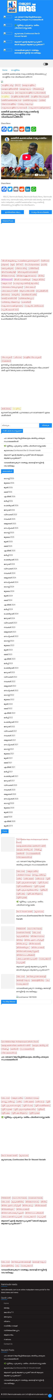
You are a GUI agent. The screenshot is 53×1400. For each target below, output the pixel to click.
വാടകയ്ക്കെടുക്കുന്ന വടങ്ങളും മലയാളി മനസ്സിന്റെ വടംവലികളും (24, 464)
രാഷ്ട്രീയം (5, 96)
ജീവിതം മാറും (22, 944)
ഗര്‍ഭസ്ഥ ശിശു (21, 268)
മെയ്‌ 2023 (8, 654)
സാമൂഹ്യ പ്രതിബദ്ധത (34, 306)
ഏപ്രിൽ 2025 (9, 551)
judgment (5, 264)
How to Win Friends (35, 929)
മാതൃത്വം (15, 294)
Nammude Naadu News (33, 197)
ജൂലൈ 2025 (9, 537)
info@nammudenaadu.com (37, 1394)
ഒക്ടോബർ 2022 (10, 686)
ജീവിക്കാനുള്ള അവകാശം (26, 276)
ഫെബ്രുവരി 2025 (11, 560)
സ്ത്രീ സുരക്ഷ (39, 886)
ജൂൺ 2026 (8, 487)
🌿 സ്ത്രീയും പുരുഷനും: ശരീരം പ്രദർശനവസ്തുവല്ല (25, 446)
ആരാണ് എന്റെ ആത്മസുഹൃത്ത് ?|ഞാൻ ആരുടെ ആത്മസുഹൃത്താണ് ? (23, 456)
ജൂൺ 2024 (8, 596)
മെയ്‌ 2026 (8, 492)
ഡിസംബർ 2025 (10, 515)
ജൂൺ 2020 (8, 812)
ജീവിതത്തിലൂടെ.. (23, 947)
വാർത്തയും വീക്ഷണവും (10, 302)
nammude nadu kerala (33, 200)
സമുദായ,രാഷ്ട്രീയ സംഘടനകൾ (14, 108)
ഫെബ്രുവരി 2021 (11, 776)
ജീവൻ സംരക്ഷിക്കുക (22, 279)
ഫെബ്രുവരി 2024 (11, 614)
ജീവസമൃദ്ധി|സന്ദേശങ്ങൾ (27, 272)
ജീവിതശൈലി (7, 279)
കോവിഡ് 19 (9, 1312)
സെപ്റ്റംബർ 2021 (11, 745)
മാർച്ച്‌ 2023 (8, 663)
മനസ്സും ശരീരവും (39, 875)
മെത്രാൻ (20, 853)
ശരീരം (19, 879)
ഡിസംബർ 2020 (10, 785)
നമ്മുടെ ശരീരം (32, 871)
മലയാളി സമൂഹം (23, 980)
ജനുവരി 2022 (9, 727)
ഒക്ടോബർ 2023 (10, 632)
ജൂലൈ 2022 (9, 699)
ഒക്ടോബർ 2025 (10, 524)
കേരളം (6, 1308)
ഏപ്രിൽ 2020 (9, 821)
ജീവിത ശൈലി (34, 944)
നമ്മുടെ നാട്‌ (6, 283)
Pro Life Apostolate (32, 264)
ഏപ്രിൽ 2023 (9, 659)
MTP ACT (20, 264)
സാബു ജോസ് (44, 959)
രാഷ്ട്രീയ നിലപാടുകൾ (39, 96)
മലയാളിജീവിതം (38, 980)
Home (6, 1303)
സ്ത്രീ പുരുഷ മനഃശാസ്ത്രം (26, 882)
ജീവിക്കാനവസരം (8, 276)
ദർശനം (7, 1321)
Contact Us (8, 1344)
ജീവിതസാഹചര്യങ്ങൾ (25, 955)
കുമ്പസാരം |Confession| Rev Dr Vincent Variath (22, 450)
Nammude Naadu (16, 197)
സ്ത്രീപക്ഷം (21, 894)
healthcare (45, 261)
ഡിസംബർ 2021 (10, 731)
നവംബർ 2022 (9, 681)
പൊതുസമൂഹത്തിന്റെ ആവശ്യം (26, 283)
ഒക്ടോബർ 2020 (10, 794)
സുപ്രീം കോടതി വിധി (10, 310)
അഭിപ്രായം (6, 409)
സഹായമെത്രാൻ (33, 853)
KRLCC (17, 85)
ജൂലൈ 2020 (9, 808)
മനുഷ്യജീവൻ (41, 291)
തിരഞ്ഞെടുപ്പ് (38, 89)
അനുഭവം (8, 1317)
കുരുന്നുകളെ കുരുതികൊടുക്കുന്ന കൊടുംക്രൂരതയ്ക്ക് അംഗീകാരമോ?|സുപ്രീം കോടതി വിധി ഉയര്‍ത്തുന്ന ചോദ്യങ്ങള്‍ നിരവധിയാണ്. (26, 316)
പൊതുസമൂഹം (7, 93)
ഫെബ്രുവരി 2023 (11, 668)
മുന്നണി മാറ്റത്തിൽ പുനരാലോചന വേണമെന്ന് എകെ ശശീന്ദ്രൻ (25, 413)
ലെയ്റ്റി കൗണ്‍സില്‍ (9, 298)
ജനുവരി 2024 (9, 618)
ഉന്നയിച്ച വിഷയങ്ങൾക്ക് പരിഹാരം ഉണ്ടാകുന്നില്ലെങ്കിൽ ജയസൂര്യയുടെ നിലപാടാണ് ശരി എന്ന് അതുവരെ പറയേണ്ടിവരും (25, 368)
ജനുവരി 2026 (9, 510)
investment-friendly (23, 932)
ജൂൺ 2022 (8, 704)
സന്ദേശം (7, 1339)
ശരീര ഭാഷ (40, 879)
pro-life (44, 264)
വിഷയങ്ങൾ (6, 361)
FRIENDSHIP (21, 929)
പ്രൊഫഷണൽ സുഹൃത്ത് (27, 959)
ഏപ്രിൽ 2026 (9, 496)
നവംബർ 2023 (9, 627)
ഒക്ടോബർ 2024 (10, 578)
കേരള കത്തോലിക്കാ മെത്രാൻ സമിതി (31, 846)
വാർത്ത (42, 100)
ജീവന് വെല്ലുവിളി (9, 272)
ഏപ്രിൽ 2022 (9, 713)
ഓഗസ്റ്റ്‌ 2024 (9, 587)
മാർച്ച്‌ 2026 (8, 501)
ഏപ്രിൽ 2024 (9, 605)
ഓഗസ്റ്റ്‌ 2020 (9, 803)
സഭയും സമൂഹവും (25, 104)
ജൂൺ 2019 (8, 826)
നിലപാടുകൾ (7, 357)
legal (12, 264)
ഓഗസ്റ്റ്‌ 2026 (9, 478)
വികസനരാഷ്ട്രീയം (9, 104)
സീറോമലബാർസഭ (24, 857)
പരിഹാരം (17, 357)
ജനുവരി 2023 (9, 672)
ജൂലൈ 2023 (9, 645)
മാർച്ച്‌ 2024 (8, 609)
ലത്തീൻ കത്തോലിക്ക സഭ (11, 100)
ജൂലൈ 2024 (9, 591)
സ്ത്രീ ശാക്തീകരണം (24, 886)
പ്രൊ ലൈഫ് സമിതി (10, 291)
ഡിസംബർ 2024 (10, 569)
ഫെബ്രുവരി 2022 (11, 722)
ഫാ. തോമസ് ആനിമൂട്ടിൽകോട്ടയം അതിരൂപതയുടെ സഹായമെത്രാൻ (24, 439)
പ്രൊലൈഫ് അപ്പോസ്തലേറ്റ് (12, 287)
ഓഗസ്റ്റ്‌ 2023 (9, 641)
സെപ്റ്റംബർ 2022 (11, 690)
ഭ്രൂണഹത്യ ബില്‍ (27, 291)
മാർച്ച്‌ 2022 (8, 718)
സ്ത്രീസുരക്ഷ (21, 897)
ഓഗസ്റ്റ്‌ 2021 (9, 749)
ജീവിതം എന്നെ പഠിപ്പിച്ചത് (34, 940)
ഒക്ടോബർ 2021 (10, 740)
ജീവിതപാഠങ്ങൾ (38, 947)
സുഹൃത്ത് (21, 962)
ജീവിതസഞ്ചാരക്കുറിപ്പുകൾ (27, 951)
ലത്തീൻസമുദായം (30, 100)
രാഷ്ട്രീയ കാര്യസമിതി (20, 96)
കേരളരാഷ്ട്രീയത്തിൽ (10, 89)
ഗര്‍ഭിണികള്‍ (33, 268)
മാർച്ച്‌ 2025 (8, 555)
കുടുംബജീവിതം (23, 936)
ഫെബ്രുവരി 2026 (11, 505)
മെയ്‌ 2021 (8, 763)
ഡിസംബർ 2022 (10, 677)
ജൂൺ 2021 (8, 758)
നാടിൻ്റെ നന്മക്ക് (11, 1326)
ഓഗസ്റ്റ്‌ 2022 (9, 695)
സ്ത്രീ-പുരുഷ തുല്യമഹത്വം (27, 890)
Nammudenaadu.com (16, 1394)
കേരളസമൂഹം (25, 89)
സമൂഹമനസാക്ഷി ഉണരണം (39, 108)
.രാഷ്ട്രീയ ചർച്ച (7, 85)
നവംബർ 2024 (9, 573)
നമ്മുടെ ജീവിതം (38, 279)
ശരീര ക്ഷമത (28, 879)
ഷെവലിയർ (26, 302)
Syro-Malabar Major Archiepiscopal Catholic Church (20, 1042)
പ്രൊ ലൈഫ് (30, 287)
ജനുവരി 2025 (9, 564)
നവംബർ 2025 (9, 519)
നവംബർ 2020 (9, 790)
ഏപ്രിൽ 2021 (9, 767)
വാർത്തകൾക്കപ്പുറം (26, 298)
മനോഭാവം (6, 294)
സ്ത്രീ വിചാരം (43, 882)
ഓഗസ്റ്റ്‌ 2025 (9, 533)
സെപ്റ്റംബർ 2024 (11, 582)
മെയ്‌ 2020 (8, 817)
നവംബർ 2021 (9, 736)
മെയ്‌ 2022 (8, 709)
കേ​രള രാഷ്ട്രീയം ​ (28, 85)
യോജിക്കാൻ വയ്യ (29, 294)
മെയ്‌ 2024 (8, 600)
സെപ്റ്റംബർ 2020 (11, 799)
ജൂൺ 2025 (8, 542)
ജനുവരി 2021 (9, 781)
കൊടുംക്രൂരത (7, 268)
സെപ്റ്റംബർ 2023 (11, 636)
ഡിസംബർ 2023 (10, 623)
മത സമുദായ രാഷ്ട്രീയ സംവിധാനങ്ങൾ (30, 93)
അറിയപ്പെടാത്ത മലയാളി (36, 976)
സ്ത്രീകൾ (43, 890)
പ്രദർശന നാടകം (23, 875)
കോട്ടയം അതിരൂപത (24, 850)
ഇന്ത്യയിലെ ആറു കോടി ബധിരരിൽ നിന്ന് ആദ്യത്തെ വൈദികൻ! (14, 212)
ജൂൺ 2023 (8, 650)
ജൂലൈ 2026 (9, 483)
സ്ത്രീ (48, 879)
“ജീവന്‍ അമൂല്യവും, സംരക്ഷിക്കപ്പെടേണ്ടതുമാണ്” (20, 261)
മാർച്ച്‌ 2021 (8, 772)
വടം (47, 980)
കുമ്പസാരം (39, 911)
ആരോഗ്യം (8, 1335)
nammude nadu (17, 200)
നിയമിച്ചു (38, 850)
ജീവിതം (41, 276)
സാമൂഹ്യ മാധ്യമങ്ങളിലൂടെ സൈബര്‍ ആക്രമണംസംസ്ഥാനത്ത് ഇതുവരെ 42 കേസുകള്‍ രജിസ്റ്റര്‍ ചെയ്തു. (41, 212)
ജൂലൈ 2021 (9, 754)
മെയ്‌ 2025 (8, 546)
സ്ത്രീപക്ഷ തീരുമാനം (34, 894)
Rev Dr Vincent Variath (24, 911)
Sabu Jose (20, 871)
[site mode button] (45, 64)
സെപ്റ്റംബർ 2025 (11, 528)
